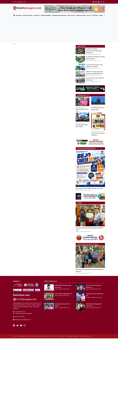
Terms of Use (53, 336)
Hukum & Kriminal (46, 15)
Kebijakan (37, 15)
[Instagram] (25, 325)
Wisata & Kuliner (81, 15)
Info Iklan (32, 336)
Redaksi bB (46, 336)
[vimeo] (103, 1)
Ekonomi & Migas (27, 15)
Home (14, 43)
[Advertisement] (59, 29)
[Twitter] (18, 325)
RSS (15, 336)
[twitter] (96, 1)
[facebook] (93, 1)
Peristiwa (19, 15)
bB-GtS (89, 15)
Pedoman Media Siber (22, 336)
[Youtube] (21, 325)
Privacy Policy (61, 336)
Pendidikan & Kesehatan (59, 15)
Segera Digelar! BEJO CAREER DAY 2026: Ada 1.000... (89, 188)
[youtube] (98, 1)
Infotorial (95, 15)
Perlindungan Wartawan (72, 336)
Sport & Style (71, 15)
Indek (101, 15)
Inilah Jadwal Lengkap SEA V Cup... (64, 293)
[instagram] (101, 1)
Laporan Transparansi (85, 336)
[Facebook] (14, 325)
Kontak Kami (38, 336)
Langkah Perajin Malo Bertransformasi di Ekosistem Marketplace (94, 50)
